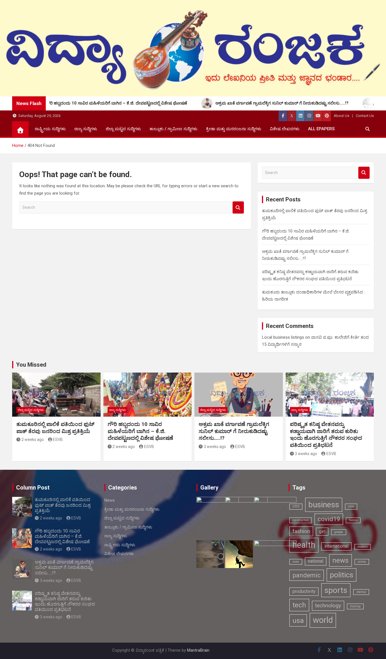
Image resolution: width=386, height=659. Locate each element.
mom (295, 562)
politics (341, 574)
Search (238, 207)
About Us (341, 116)
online (362, 562)
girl (322, 531)
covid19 (329, 519)
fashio (353, 520)
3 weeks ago (215, 446)
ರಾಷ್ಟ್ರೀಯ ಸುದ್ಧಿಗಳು (50, 128)
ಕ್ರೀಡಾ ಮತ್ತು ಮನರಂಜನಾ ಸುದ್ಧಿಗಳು (233, 128)
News (109, 500)
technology (328, 605)
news (340, 560)
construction (300, 520)
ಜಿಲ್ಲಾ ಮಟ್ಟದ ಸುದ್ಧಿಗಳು (123, 128)
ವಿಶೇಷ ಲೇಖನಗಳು (285, 128)
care (351, 506)
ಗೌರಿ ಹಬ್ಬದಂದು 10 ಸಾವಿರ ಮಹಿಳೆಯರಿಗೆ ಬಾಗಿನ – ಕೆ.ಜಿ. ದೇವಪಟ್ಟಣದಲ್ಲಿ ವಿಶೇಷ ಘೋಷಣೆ (140, 431)
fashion (301, 531)
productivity (303, 591)
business (323, 504)
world (323, 620)
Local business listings (283, 337)
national (315, 561)
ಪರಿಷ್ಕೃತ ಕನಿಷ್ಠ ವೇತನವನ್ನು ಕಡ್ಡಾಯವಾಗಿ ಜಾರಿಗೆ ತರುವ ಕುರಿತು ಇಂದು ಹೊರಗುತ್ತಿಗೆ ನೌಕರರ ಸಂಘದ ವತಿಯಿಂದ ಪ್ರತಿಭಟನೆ (326, 434)
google (338, 532)
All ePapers (321, 128)
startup (361, 592)
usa (298, 620)
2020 (295, 506)
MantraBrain (198, 650)
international (336, 546)
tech (299, 605)
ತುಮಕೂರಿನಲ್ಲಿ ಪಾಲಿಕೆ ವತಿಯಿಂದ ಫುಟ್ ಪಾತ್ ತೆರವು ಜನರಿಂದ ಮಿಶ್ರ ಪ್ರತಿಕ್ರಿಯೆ (55, 427)
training (355, 606)
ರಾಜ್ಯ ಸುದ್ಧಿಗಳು (85, 128)
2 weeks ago (32, 439)
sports (335, 590)
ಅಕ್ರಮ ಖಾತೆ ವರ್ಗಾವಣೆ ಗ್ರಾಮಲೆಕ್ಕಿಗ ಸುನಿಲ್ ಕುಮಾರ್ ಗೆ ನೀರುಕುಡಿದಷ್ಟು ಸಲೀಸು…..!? (234, 431)
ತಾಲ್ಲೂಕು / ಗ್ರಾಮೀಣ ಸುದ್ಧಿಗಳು (173, 128)
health (303, 545)
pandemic (306, 575)
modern (362, 547)
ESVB (58, 439)
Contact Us (365, 116)
